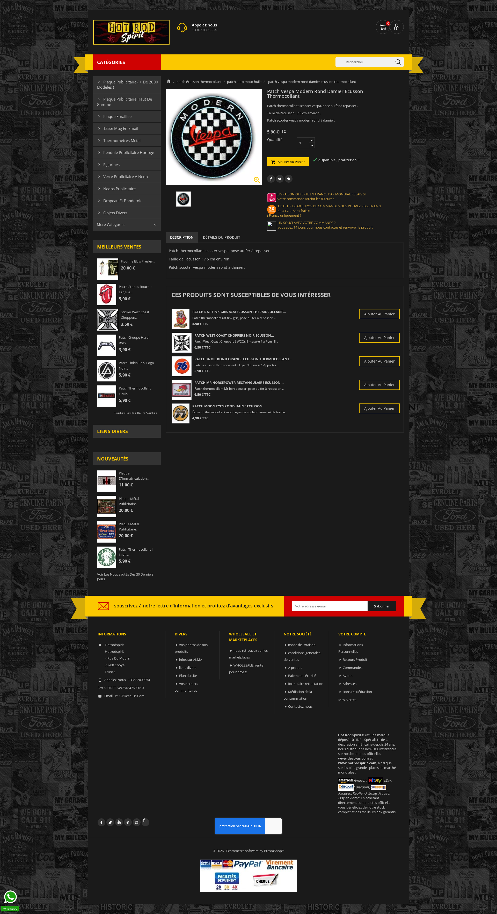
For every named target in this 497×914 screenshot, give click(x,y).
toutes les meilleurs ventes (135, 413)
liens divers (112, 431)
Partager (271, 179)
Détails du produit (221, 237)
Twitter (110, 822)
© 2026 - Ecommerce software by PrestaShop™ (248, 850)
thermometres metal (119, 140)
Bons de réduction (357, 691)
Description (182, 237)
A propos (295, 667)
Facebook (101, 822)
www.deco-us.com (353, 758)
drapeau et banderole (119, 200)
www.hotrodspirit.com (357, 763)
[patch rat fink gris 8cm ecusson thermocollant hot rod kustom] (180, 319)
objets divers (112, 212)
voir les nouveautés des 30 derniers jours (125, 576)
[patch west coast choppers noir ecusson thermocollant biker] (181, 343)
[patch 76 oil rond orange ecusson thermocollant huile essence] (181, 366)
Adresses (349, 683)
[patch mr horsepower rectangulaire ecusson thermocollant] (181, 390)
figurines (108, 164)
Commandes (352, 667)
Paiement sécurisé (302, 675)
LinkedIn (145, 822)
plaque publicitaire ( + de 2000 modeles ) (127, 84)
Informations (112, 634)
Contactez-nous (300, 706)
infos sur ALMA (190, 659)
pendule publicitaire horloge (125, 152)
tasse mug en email (117, 128)
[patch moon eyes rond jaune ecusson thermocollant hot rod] (180, 413)
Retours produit (355, 659)
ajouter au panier (288, 161)
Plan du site (188, 675)
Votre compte (352, 634)
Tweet (280, 179)
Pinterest (289, 179)
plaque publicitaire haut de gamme (124, 101)
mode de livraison (302, 644)
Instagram (137, 822)
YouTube (119, 822)
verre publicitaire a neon (122, 176)
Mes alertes (347, 699)
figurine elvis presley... (138, 261)
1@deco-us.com (131, 695)
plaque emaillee (114, 116)
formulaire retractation (305, 683)
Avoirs (347, 675)
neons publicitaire (116, 188)
